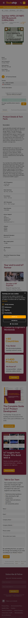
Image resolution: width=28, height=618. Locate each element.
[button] (14, 324)
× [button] (24, 293)
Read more (4, 301)
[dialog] (14, 309)
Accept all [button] (14, 316)
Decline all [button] (14, 320)
